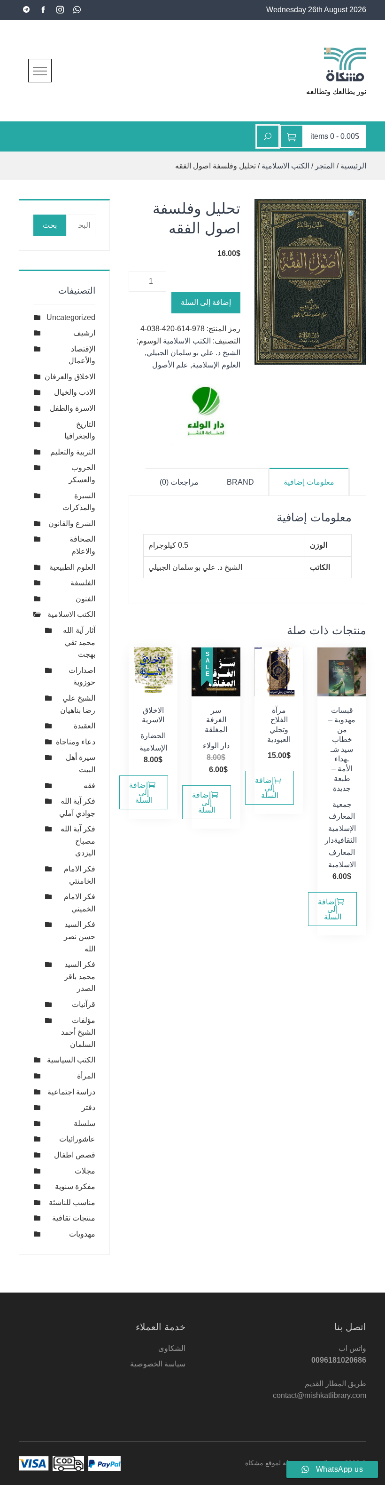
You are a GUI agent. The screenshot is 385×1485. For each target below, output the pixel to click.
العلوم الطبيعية (72, 567)
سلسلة (84, 1123)
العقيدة (84, 726)
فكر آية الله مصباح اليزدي (78, 841)
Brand (240, 482)
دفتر (88, 1107)
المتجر (325, 166)
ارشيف (84, 333)
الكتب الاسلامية (285, 166)
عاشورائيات (77, 1139)
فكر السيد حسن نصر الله (79, 936)
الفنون (85, 599)
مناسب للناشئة (72, 1202)
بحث (50, 225)
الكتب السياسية (71, 1060)
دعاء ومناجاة (75, 742)
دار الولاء (216, 746)
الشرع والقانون (71, 523)
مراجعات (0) (179, 482)
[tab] (310, 481)
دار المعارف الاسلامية (340, 852)
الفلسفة (82, 583)
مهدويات (82, 1234)
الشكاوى (171, 1348)
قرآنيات (83, 1004)
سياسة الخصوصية (157, 1364)
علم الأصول (170, 365)
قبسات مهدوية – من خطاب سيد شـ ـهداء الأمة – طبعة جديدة (341, 749)
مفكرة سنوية (75, 1186)
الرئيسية (353, 166)
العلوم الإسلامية (216, 365)
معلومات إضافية (309, 482)
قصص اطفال (74, 1155)
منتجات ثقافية (73, 1218)
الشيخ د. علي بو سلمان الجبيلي (193, 353)
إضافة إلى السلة (206, 302)
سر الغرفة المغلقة (216, 720)
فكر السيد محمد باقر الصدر (79, 976)
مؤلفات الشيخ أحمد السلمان (78, 1032)
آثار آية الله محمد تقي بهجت (79, 642)
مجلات (85, 1171)
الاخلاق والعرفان (70, 377)
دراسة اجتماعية (71, 1092)
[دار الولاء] (205, 413)
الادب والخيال (74, 392)
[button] (352, 214)
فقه (89, 786)
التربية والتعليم (72, 452)
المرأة (86, 1076)
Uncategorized (70, 317)
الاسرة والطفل (72, 408)
